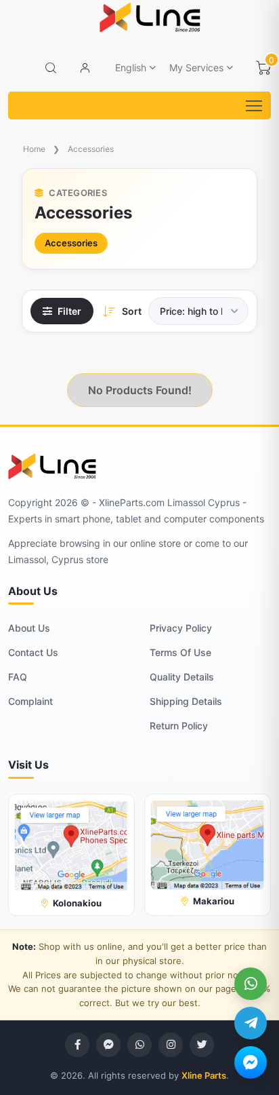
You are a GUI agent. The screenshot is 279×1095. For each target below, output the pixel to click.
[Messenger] (250, 1062)
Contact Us (33, 652)
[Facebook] (77, 1045)
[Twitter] (202, 1045)
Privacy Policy (181, 628)
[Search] (50, 67)
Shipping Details (186, 701)
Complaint (30, 701)
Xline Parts (203, 1075)
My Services (196, 67)
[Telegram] (250, 1023)
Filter (69, 311)
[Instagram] (170, 1045)
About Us (29, 628)
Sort (132, 311)
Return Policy (179, 725)
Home (34, 149)
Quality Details (182, 677)
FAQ (17, 677)
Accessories (91, 149)
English (130, 67)
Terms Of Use (180, 652)
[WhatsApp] (250, 983)
